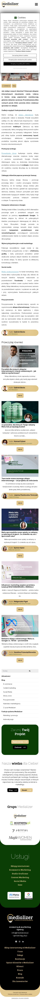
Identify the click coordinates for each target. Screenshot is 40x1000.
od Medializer (20, 947)
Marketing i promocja (10, 715)
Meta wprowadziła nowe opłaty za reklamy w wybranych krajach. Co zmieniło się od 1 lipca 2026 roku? (20, 534)
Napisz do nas (18, 742)
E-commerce (6, 86)
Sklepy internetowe (20, 866)
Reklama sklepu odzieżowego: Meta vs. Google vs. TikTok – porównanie (18, 640)
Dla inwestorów (20, 981)
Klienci (20, 966)
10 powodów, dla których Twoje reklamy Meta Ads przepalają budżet (18, 426)
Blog (14, 86)
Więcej (20, 395)
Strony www (7, 696)
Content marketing (9, 688)
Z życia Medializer (9, 707)
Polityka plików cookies (26, 994)
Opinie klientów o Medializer (20, 962)
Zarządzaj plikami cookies (20, 998)
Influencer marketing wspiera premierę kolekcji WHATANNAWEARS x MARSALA (18, 586)
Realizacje (20, 958)
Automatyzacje (8, 719)
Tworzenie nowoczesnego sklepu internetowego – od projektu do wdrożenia (20, 479)
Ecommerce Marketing (20, 869)
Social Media (7, 692)
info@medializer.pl (20, 933)
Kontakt (20, 977)
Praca (20, 970)
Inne (20, 884)
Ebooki (24, 790)
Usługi (20, 955)
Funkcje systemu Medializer (12, 711)
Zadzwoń (18, 747)
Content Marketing (20, 877)
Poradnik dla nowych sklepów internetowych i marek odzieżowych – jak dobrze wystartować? (19, 371)
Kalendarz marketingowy (11, 703)
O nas (20, 951)
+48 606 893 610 (20, 936)
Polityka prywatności (13, 994)
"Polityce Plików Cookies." (23, 51)
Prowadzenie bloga (9, 153)
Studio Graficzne (20, 873)
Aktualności (6, 676)
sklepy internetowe (26, 115)
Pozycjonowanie (9, 700)
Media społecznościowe (10, 272)
